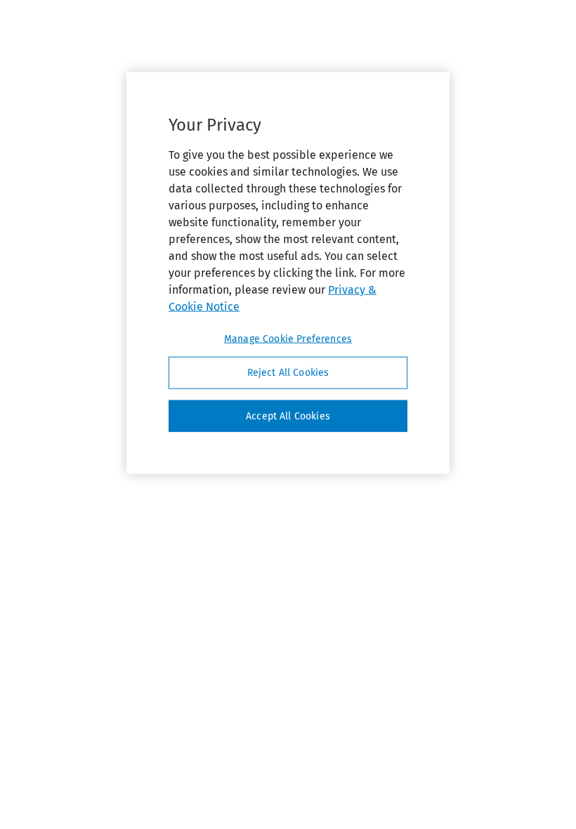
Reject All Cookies (288, 373)
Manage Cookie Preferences (288, 339)
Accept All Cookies (288, 416)
